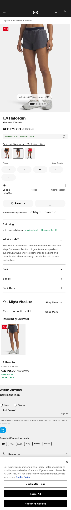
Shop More (51, 302)
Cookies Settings (35, 483)
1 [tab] (31, 105)
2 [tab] (37, 105)
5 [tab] (46, 105)
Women (28, 20)
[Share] (50, 205)
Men (6, 405)
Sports (7, 20)
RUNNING (17, 20)
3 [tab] (40, 105)
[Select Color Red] (30, 153)
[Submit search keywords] (56, 11)
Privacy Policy (51, 420)
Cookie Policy (23, 476)
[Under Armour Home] (35, 12)
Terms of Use (37, 420)
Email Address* (9, 410)
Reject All (35, 493)
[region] (35, 483)
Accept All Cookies (35, 503)
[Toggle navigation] (4, 11)
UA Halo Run (9, 362)
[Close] (67, 462)
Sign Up (64, 413)
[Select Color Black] (6, 153)
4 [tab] (43, 105)
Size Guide (57, 162)
